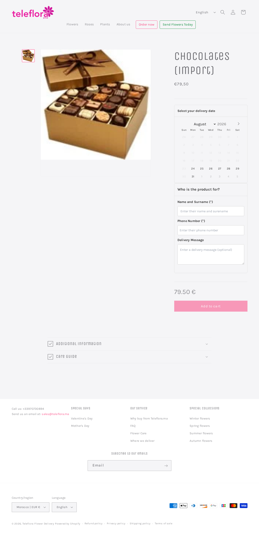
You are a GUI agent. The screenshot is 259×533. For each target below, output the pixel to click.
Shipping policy (140, 523)
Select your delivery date (196, 111)
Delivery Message (190, 240)
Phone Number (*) (191, 221)
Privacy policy (116, 523)
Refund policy (94, 523)
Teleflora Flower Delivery (38, 523)
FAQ (133, 426)
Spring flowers (200, 426)
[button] (72, 24)
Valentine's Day (81, 418)
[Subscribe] (166, 465)
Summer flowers (201, 433)
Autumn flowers (201, 441)
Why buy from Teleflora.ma (149, 418)
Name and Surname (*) (195, 202)
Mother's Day (80, 426)
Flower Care (138, 433)
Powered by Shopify (67, 523)
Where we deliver (142, 441)
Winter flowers (200, 418)
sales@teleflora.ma (55, 414)
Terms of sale (163, 523)
